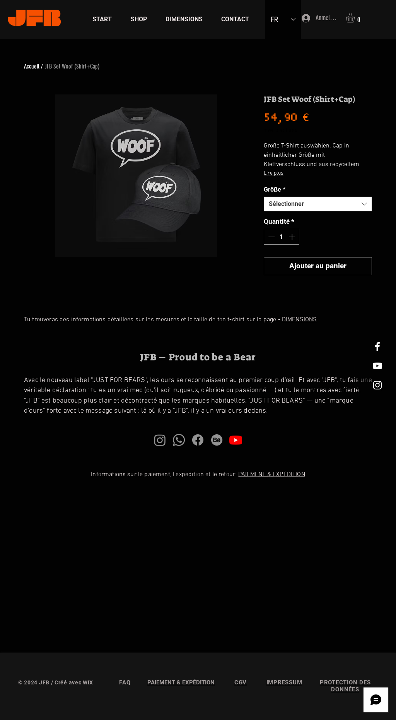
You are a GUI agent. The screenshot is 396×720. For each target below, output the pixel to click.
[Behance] (216, 439)
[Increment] (293, 237)
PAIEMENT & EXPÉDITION (271, 474)
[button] (356, 17)
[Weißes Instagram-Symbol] (377, 385)
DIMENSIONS (299, 320)
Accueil (31, 66)
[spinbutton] (282, 237)
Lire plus (273, 173)
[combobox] (318, 204)
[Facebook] (197, 439)
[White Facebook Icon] (377, 346)
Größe (274, 189)
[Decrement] (271, 237)
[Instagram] (159, 439)
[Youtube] (235, 439)
